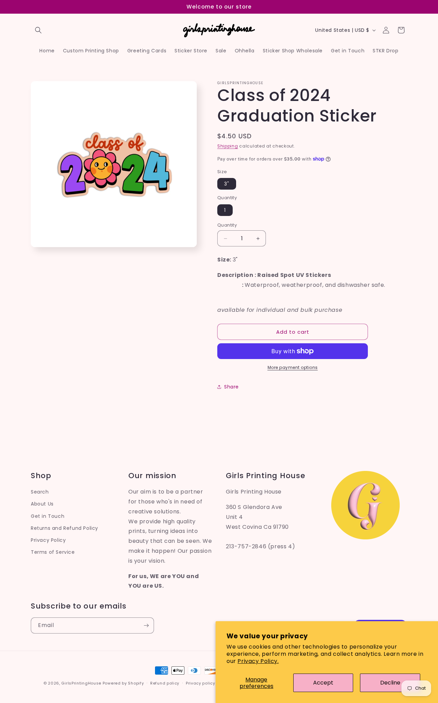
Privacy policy (200, 683)
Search (40, 491)
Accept (323, 683)
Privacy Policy (48, 539)
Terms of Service (53, 552)
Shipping (227, 146)
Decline (390, 683)
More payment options (293, 367)
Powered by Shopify (123, 683)
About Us (42, 503)
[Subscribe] (146, 625)
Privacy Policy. (258, 661)
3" (226, 183)
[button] (38, 30)
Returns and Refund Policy (64, 527)
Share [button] (231, 386)
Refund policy (164, 683)
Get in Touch (47, 515)
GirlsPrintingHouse (81, 683)
